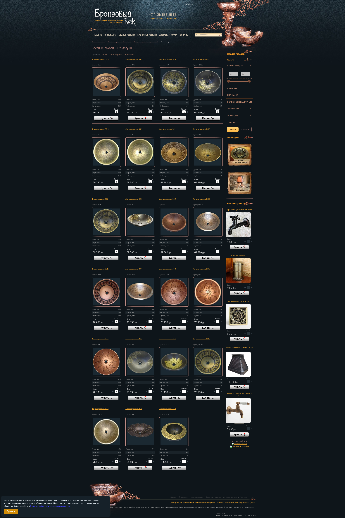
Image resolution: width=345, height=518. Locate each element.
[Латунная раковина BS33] (207, 82)
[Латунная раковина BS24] (106, 222)
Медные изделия (127, 35)
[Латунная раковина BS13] (174, 361)
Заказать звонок (156, 18)
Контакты (184, 35)
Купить (106, 118)
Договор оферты (176, 502)
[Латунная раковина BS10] (207, 292)
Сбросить (246, 129)
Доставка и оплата (168, 35)
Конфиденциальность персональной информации (199, 502)
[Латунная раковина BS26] (174, 82)
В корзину (239, 247)
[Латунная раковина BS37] (174, 222)
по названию (130, 54)
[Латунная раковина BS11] (106, 361)
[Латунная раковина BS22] (106, 292)
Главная (98, 35)
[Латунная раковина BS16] (106, 152)
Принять (11, 511)
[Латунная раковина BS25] (140, 82)
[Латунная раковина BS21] (174, 152)
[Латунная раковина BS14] (106, 82)
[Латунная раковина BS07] (140, 292)
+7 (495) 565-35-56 (162, 14)
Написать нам (171, 18)
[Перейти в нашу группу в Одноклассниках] (240, 446)
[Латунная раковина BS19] (140, 431)
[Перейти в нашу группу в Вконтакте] (240, 444)
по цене (105, 54)
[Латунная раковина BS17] (140, 152)
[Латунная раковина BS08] (174, 292)
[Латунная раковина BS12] (140, 361)
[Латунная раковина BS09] (207, 361)
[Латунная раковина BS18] (106, 431)
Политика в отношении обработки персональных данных (235, 502)
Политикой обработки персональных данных (50, 506)
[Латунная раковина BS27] (140, 222)
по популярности (117, 54)
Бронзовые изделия (147, 35)
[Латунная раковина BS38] (207, 222)
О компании (110, 35)
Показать (233, 129)
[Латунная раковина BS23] (207, 152)
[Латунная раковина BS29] (174, 431)
